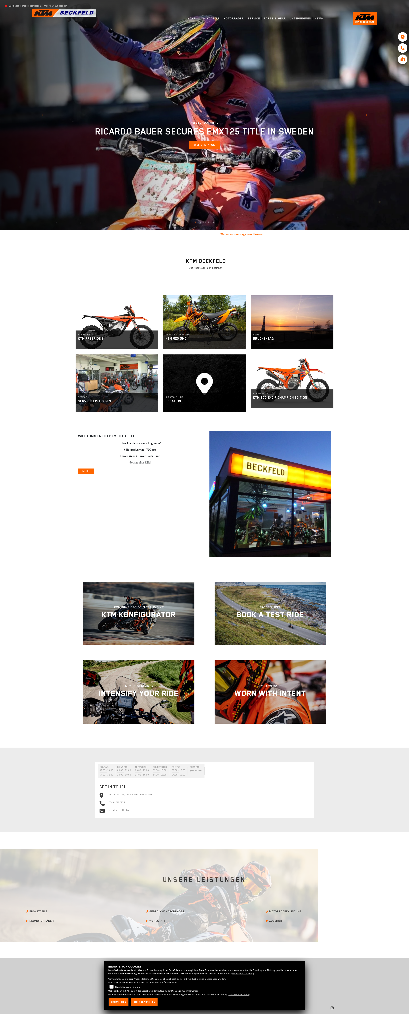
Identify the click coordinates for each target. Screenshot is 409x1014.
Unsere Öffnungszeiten (55, 5)
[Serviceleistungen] (117, 383)
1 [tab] (194, 223)
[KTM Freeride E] (117, 322)
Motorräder (234, 18)
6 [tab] (206, 223)
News (319, 18)
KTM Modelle (210, 18)
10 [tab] (217, 223)
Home (192, 18)
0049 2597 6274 (117, 802)
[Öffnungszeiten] (402, 37)
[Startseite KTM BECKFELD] (64, 12)
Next (366, 115)
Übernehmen (118, 1002)
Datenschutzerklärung (243, 973)
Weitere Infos (204, 144)
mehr (89, 345)
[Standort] (402, 59)
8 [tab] (212, 223)
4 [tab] (201, 223)
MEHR (86, 471)
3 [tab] (199, 223)
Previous (43, 115)
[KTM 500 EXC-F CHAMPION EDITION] (292, 381)
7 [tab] (209, 223)
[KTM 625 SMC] (204, 322)
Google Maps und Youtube (128, 987)
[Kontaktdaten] (402, 48)
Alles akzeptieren (144, 1002)
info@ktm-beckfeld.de (119, 810)
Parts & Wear (275, 18)
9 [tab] (214, 223)
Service (254, 18)
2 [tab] (196, 223)
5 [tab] (204, 223)
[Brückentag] (292, 322)
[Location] (204, 383)
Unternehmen (300, 18)
